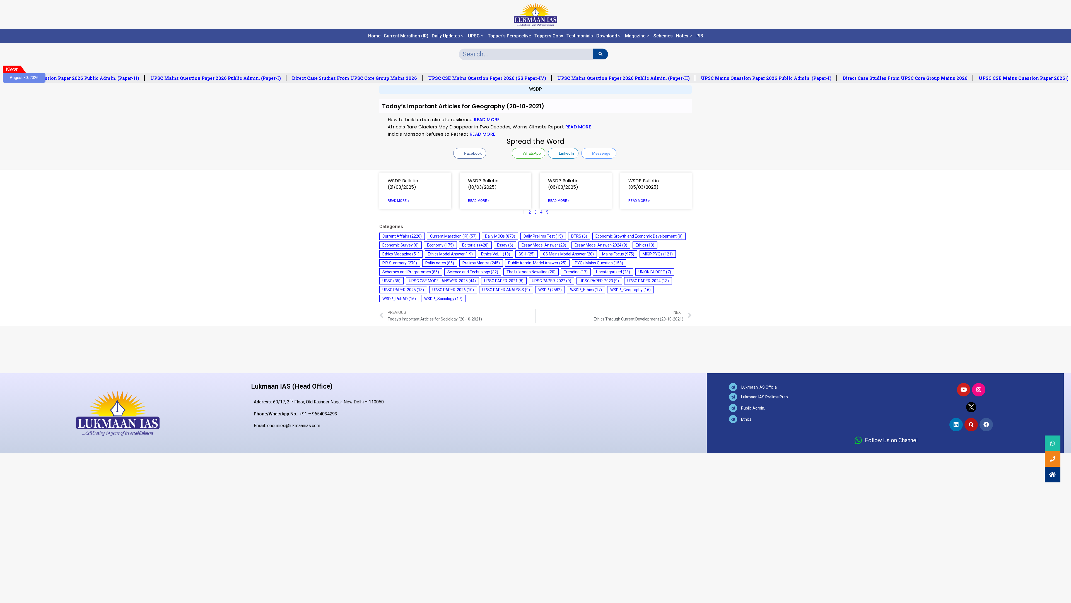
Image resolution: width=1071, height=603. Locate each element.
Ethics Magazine (400, 254)
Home (374, 36)
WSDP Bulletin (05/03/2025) (643, 184)
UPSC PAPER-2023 (599, 281)
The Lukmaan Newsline (531, 272)
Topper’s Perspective (509, 36)
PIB (699, 36)
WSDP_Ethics (586, 290)
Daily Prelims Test (543, 236)
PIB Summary (399, 263)
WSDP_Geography (630, 290)
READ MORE (487, 119)
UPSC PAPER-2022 (551, 281)
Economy (440, 245)
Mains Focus (618, 254)
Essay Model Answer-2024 (601, 245)
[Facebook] (986, 424)
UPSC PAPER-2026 (453, 290)
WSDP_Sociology (443, 298)
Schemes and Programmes (410, 272)
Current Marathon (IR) (406, 36)
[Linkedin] (956, 424)
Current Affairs (402, 236)
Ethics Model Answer (450, 254)
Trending (576, 272)
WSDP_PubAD (399, 298)
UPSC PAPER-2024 (648, 281)
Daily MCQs (500, 236)
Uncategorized (613, 272)
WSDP (535, 89)
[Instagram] (978, 389)
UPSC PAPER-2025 (403, 290)
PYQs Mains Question (599, 263)
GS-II (526, 254)
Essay (505, 245)
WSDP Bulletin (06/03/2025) (563, 184)
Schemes (663, 36)
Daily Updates (446, 36)
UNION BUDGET (654, 272)
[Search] (600, 54)
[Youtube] (963, 389)
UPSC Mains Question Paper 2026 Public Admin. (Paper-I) (209, 78)
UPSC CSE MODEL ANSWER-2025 (442, 281)
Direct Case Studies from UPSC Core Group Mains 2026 (348, 78)
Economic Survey (400, 245)
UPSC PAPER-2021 (504, 281)
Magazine (635, 36)
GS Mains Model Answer (568, 254)
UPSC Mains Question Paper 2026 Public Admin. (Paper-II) (67, 78)
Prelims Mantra (481, 263)
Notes (682, 36)
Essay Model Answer (544, 245)
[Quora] (971, 424)
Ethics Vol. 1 (495, 254)
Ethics (645, 245)
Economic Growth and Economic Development (638, 236)
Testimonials (579, 36)
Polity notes (439, 263)
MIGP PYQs (658, 254)
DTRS (579, 236)
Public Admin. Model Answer (537, 263)
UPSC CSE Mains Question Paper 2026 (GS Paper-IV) (481, 78)
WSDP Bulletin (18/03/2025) (483, 184)
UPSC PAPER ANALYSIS (506, 290)
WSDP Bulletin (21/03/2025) (403, 184)
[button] (1052, 474)
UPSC (474, 36)
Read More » (398, 201)
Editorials (475, 245)
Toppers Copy (548, 36)
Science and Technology (472, 272)
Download (606, 36)
